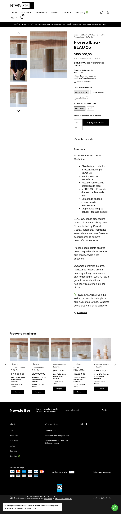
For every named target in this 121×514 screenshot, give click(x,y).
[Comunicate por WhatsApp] (114, 507)
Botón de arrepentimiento (63, 499)
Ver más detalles (83, 82)
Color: (83, 88)
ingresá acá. (48, 499)
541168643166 (50, 430)
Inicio (14, 12)
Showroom (41, 12)
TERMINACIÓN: (85, 104)
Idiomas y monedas (102, 472)
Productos (26, 12)
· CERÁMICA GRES (87, 35)
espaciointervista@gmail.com (57, 435)
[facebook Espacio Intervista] (86, 424)
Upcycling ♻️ (82, 12)
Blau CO (100, 35)
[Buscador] (101, 13)
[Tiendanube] (102, 498)
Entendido (31, 508)
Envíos (54, 12)
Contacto (67, 12)
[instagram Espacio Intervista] (81, 424)
